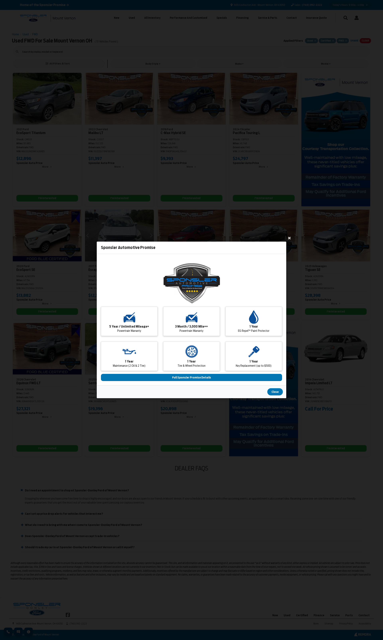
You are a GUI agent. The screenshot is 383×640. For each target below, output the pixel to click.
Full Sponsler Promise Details (191, 377)
